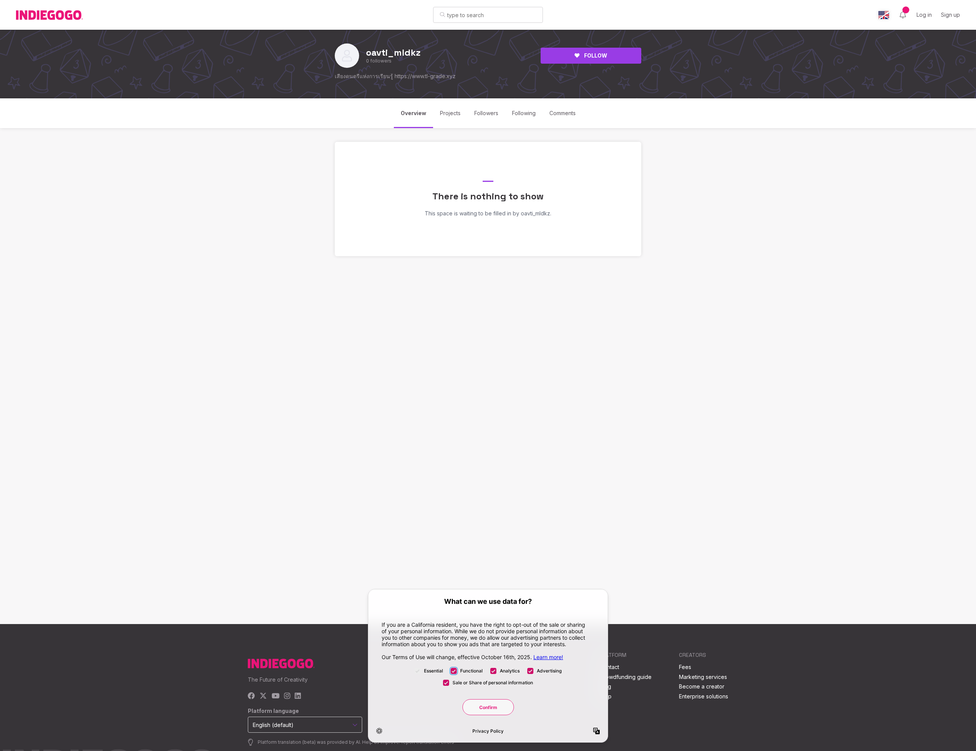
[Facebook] (251, 696)
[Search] (442, 14)
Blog (605, 686)
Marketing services (703, 677)
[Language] (884, 15)
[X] (263, 696)
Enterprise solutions (703, 696)
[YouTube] (275, 696)
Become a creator (701, 686)
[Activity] (903, 15)
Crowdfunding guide (626, 677)
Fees (685, 667)
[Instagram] (287, 696)
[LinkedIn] (298, 696)
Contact (609, 667)
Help (606, 696)
